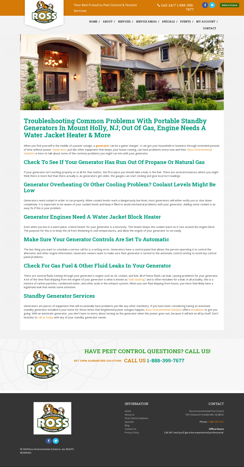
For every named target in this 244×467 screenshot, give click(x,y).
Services (124, 21)
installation (197, 309)
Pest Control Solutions (136, 418)
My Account (205, 21)
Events (185, 21)
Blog (127, 425)
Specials (168, 21)
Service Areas (146, 21)
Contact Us (130, 429)
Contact (209, 28)
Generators (60, 149)
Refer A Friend (229, 5)
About (108, 21)
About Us (129, 414)
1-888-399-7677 (185, 7)
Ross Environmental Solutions (164, 309)
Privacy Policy (132, 432)
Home (93, 21)
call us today (45, 317)
